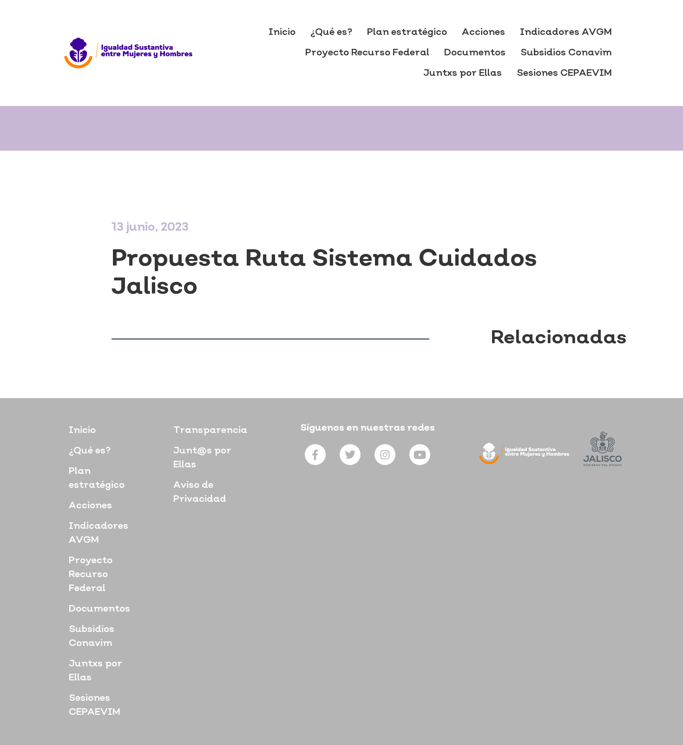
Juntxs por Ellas (462, 73)
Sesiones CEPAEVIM (564, 73)
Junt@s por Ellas (202, 458)
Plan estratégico (407, 32)
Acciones (483, 32)
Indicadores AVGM (566, 32)
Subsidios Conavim (566, 53)
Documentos (475, 53)
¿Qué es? (331, 32)
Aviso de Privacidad (199, 492)
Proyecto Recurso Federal (367, 53)
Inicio (282, 32)
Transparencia (210, 430)
